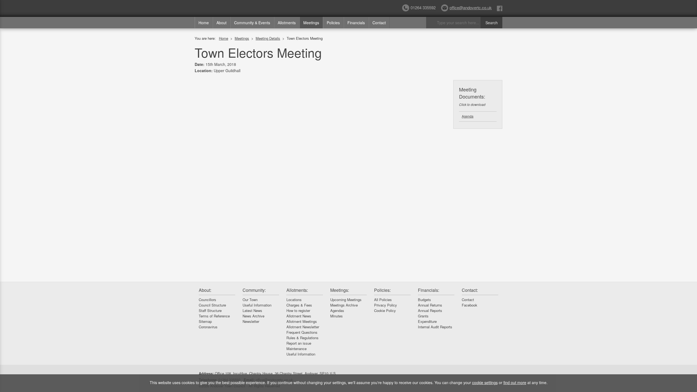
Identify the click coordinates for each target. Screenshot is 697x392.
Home (203, 22)
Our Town (250, 299)
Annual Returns (430, 305)
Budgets (424, 299)
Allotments (287, 22)
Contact (379, 22)
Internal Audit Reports (435, 326)
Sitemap (205, 321)
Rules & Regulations (302, 337)
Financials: (428, 290)
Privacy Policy (385, 305)
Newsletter (251, 321)
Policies (333, 22)
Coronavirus (208, 326)
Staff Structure (210, 310)
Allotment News (298, 315)
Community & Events (252, 22)
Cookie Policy (385, 310)
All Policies (383, 299)
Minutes (336, 315)
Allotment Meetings (301, 321)
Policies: (382, 290)
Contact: (470, 290)
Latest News (252, 310)
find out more (514, 382)
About (221, 22)
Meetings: (339, 290)
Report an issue (298, 343)
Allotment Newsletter (302, 326)
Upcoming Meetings (346, 299)
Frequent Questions (301, 332)
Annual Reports (430, 310)
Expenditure (427, 321)
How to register (298, 310)
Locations (294, 299)
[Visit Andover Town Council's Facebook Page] (499, 8)
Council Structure (212, 305)
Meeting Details (268, 38)
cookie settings (485, 382)
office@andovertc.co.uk (471, 7)
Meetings (311, 22)
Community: (254, 290)
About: (205, 290)
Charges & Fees (299, 305)
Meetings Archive (344, 305)
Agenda (467, 116)
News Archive (253, 315)
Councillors (207, 299)
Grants (423, 315)
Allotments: (297, 290)
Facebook (469, 305)
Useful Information (257, 305)
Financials (356, 22)
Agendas (337, 310)
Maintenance (296, 348)
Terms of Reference (214, 315)
